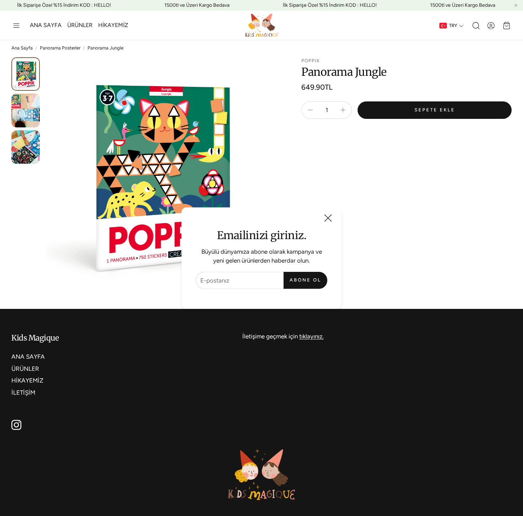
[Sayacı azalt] (310, 110)
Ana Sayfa (22, 48)
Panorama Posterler (60, 48)
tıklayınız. (311, 336)
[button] (16, 25)
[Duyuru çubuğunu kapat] (516, 5)
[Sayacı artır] (343, 110)
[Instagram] (16, 425)
